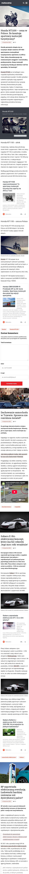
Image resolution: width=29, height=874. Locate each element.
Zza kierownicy (6, 507)
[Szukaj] (23, 3)
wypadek (17, 507)
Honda (3, 259)
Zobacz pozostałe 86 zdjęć (20, 135)
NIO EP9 (16, 666)
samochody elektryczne (9, 757)
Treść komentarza (6, 342)
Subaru (11, 573)
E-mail (2, 373)
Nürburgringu (12, 656)
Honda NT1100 (5, 72)
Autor (2, 363)
